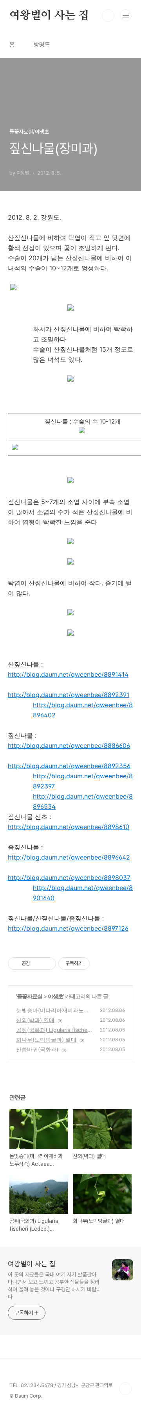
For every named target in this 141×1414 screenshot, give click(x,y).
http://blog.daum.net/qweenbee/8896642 (69, 857)
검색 (108, 15)
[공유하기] (37, 963)
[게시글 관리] (47, 963)
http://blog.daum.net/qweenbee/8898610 (68, 827)
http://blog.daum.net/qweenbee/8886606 (69, 745)
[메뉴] (126, 15)
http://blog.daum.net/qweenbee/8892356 (69, 766)
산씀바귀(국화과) (37, 1049)
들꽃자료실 (29, 996)
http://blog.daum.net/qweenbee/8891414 (68, 674)
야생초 (55, 996)
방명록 (42, 44)
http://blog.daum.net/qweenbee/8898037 (69, 877)
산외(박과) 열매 (35, 1020)
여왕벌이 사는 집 (49, 15)
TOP (125, 1388)
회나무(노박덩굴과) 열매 (46, 1039)
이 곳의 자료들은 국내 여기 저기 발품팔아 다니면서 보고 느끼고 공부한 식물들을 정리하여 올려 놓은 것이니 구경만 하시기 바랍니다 (54, 1285)
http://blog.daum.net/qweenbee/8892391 (68, 695)
